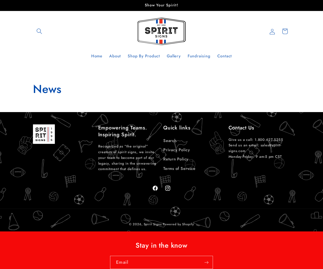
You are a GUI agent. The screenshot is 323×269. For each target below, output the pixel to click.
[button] (39, 31)
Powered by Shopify (178, 224)
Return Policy (176, 159)
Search (170, 140)
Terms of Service (179, 168)
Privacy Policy (176, 150)
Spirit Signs (153, 224)
